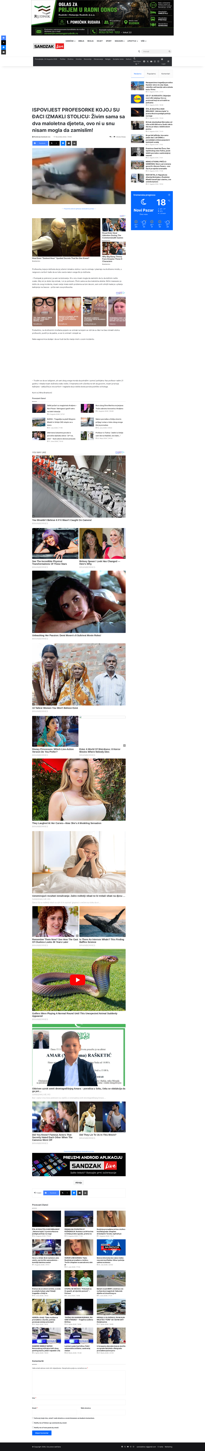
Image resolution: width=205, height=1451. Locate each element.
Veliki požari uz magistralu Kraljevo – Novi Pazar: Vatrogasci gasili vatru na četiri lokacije (62, 408)
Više (143, 41)
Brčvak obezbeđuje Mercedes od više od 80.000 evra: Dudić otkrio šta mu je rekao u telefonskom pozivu (159, 125)
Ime (34, 1398)
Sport (109, 41)
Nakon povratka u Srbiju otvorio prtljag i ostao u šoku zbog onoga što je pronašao (109, 422)
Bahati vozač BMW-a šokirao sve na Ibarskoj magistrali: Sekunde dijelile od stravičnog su (110, 1291)
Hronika (79, 59)
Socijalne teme (118, 59)
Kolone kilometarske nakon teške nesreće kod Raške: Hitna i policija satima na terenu (110, 1260)
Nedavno (137, 74)
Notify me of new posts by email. (46, 1428)
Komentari (165, 74)
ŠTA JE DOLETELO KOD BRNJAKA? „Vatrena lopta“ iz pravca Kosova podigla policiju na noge (46, 1231)
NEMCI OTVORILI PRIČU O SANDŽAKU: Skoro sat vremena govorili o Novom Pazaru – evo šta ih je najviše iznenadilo (158, 165)
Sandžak (70, 41)
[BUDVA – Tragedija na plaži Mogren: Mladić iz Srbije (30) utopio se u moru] (38, 422)
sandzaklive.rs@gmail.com (146, 1447)
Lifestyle (131, 41)
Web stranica (86, 1408)
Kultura (128, 59)
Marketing (168, 1447)
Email (35, 1408)
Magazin (119, 41)
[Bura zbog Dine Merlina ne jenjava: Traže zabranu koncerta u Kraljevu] (87, 408)
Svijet (100, 41)
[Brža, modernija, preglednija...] (79, 1164)
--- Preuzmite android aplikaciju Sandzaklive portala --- (79, 209)
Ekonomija (87, 59)
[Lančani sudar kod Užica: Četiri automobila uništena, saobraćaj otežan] (79, 1336)
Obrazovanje (98, 59)
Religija (107, 59)
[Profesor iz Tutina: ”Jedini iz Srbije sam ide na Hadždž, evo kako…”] (87, 435)
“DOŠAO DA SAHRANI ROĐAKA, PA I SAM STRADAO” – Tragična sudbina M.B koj (79, 1319)
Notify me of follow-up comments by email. (50, 1423)
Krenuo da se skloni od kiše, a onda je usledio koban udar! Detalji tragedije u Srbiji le (46, 1291)
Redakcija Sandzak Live (42, 137)
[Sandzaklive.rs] (48, 46)
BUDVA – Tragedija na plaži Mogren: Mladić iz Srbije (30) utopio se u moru (61, 422)
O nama (160, 1447)
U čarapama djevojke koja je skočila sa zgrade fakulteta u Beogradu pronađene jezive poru (111, 1348)
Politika (62, 59)
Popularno (151, 74)
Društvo (70, 59)
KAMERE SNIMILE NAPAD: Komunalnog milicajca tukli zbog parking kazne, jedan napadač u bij (46, 1348)
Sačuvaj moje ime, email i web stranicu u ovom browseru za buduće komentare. (64, 1418)
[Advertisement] (79, 86)
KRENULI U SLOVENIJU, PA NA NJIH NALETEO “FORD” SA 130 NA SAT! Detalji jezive (111, 1319)
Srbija (81, 41)
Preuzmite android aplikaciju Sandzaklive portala (79, 1151)
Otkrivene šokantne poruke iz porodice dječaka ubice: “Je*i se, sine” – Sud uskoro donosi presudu (61, 436)
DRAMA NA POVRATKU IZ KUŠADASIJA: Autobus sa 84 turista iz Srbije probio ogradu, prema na (79, 1231)
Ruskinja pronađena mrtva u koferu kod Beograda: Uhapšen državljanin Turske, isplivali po (111, 1231)
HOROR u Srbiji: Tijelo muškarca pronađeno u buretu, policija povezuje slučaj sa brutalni (45, 1319)
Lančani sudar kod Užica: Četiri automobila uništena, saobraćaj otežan (77, 1348)
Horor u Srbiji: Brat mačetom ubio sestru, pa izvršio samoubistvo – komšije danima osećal (45, 1260)
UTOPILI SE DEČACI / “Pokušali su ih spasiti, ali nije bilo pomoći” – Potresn (78, 1291)
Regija (90, 41)
